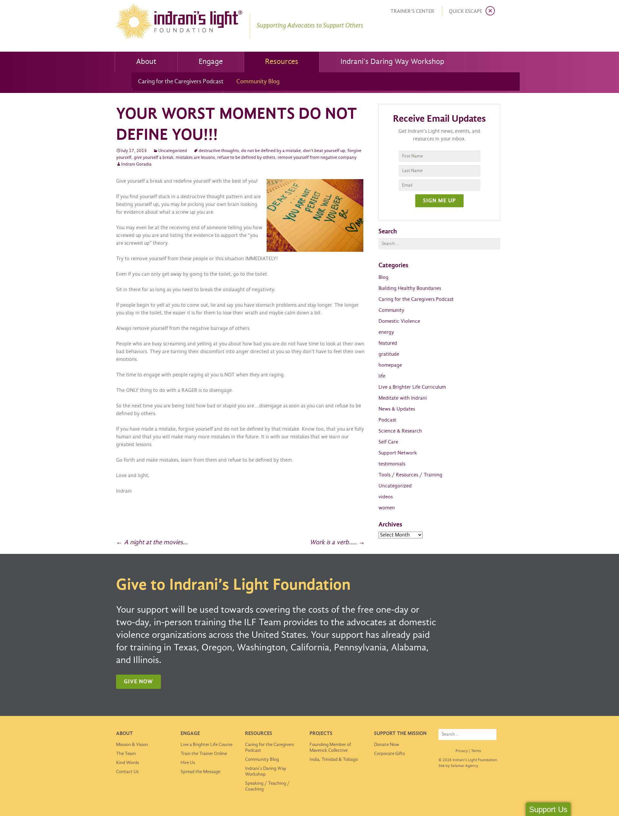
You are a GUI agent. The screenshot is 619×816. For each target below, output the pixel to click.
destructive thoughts (219, 150)
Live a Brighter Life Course (206, 744)
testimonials (391, 464)
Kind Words (127, 762)
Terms (476, 751)
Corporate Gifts (389, 753)
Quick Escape (465, 11)
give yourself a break (153, 157)
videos (385, 497)
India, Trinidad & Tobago (334, 759)
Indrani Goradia (136, 164)
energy (386, 332)
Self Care (388, 442)
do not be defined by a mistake (271, 150)
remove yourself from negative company (317, 157)
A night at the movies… (152, 542)
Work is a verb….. (337, 542)
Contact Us (127, 771)
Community (391, 310)
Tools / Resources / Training (410, 475)
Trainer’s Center (412, 11)
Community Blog (258, 81)
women (386, 508)
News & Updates (396, 409)
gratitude (388, 354)
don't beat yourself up (324, 150)
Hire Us (188, 762)
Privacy (462, 751)
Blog (383, 277)
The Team (126, 753)
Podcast (387, 420)
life (381, 376)
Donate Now (386, 744)
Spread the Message (200, 771)
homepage (390, 365)
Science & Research (400, 431)
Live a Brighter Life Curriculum (412, 387)
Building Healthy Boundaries (409, 288)
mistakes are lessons (195, 157)
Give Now (138, 682)
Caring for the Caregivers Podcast (180, 81)
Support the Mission (400, 733)
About (146, 62)
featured (387, 343)
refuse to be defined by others (246, 157)
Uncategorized (172, 150)
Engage (211, 62)
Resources (281, 62)
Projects (321, 733)
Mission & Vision (132, 744)
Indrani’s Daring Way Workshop (392, 62)
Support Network (397, 453)
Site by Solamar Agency (458, 766)
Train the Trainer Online (204, 753)
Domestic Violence (399, 321)
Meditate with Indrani (402, 398)
